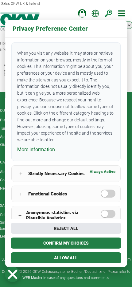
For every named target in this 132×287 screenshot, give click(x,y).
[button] (12, 274)
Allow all (66, 257)
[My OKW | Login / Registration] (82, 13)
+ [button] (20, 174)
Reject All (66, 228)
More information (36, 149)
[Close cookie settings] (12, 274)
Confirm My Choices (66, 243)
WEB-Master (32, 278)
